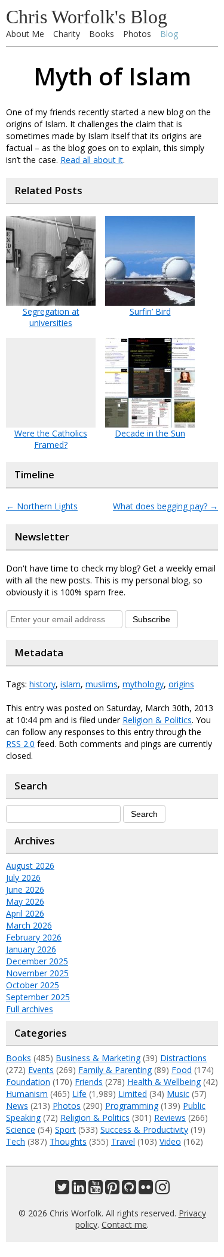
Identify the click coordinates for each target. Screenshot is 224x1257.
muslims (101, 684)
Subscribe (151, 619)
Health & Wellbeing (164, 1081)
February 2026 (34, 937)
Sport (65, 1129)
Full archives (29, 1009)
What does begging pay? (165, 506)
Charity (66, 33)
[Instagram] (162, 1189)
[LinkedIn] (79, 1189)
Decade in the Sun (150, 433)
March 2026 (29, 925)
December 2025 (37, 961)
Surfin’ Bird (150, 311)
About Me (25, 33)
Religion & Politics (157, 720)
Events (41, 1069)
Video (170, 1141)
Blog (169, 33)
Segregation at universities (51, 317)
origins (181, 684)
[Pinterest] (112, 1189)
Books (101, 33)
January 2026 (31, 949)
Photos (137, 33)
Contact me (124, 1224)
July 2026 (23, 877)
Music (178, 1093)
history (42, 684)
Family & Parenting (115, 1069)
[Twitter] (62, 1189)
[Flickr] (146, 1189)
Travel (123, 1141)
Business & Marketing (98, 1058)
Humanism (27, 1093)
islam (70, 684)
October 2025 (32, 985)
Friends (89, 1081)
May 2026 (25, 901)
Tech (15, 1141)
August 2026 (30, 865)
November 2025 (37, 973)
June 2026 (25, 889)
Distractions (183, 1058)
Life (79, 1093)
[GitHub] (129, 1189)
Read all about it (91, 159)
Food (181, 1069)
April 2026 (25, 913)
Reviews (170, 1117)
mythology (143, 684)
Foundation (28, 1081)
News (17, 1105)
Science (20, 1129)
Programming (131, 1105)
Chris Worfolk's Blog (86, 16)
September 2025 (38, 997)
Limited (132, 1093)
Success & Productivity (144, 1129)
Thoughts (68, 1141)
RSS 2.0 (20, 743)
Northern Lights (42, 506)
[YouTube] (95, 1189)
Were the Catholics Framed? (50, 439)
